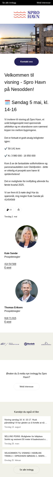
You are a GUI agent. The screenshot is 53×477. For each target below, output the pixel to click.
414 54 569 (10, 264)
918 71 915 (10, 318)
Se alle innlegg (26, 469)
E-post (7, 267)
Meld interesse (26, 386)
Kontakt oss (26, 61)
